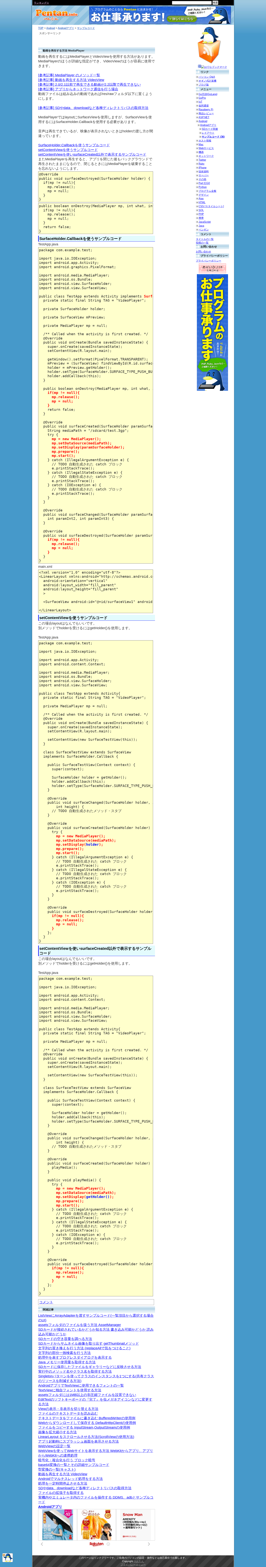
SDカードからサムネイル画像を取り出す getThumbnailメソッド (88, 1343)
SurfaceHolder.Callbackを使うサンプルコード (74, 145)
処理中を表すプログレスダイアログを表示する (75, 1357)
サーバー (204, 175)
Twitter (202, 159)
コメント (46, 1302)
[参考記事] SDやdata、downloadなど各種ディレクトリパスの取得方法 (93, 108)
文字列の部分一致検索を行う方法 (64, 1353)
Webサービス (206, 148)
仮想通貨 (204, 105)
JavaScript (205, 221)
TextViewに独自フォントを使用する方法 (69, 1390)
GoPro (202, 97)
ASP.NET (204, 117)
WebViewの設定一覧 (54, 1446)
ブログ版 (204, 84)
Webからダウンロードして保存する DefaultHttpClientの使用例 (87, 1423)
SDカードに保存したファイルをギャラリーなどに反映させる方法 (89, 1367)
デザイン (204, 194)
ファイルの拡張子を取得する (61, 1493)
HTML (202, 202)
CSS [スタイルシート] (211, 206)
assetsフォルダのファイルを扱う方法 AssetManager (79, 1325)
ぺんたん (139, 1561)
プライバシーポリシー (208, 260)
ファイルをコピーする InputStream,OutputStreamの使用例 (84, 1427)
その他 (202, 179)
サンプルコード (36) (213, 136)
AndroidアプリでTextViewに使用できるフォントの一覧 (81, 1385)
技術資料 (204, 171)
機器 (201, 152)
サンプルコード (86, 28)
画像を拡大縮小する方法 (57, 1432)
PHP (201, 214)
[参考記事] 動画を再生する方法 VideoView (71, 80)
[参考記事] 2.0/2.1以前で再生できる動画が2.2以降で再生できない (89, 84)
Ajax (201, 198)
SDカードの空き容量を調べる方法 (65, 1339)
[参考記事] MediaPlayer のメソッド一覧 (69, 75)
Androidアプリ (66, 28)
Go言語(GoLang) (208, 94)
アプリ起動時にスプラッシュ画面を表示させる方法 (78, 1441)
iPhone (202, 167)
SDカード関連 (210, 128)
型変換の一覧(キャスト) (57, 1469)
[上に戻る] (7, 1561)
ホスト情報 (205, 140)
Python (203, 187)
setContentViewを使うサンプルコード (68, 150)
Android (50, 28)
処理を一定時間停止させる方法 (62, 1483)
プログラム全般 (207, 190)
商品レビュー (206, 113)
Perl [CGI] (204, 183)
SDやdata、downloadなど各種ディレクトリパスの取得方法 (84, 1488)
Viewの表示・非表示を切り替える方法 (68, 1409)
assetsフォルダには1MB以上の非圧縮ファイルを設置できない (87, 1395)
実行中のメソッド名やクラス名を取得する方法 (75, 1371)
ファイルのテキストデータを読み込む (68, 1413)
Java (201, 225)
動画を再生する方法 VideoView (62, 1474)
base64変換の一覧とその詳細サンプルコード (73, 1465)
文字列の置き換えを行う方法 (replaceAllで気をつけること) (84, 1348)
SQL (201, 210)
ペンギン (204, 229)
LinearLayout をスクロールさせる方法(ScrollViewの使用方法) (86, 1437)
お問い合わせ (203, 251)
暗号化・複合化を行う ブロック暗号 (66, 1460)
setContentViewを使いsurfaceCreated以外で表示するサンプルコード (92, 154)
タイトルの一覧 (205, 239)
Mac (201, 144)
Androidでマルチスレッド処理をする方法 (70, 1479)
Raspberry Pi (206, 109)
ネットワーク (206, 155)
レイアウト (208, 132)
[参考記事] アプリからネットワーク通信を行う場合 (78, 89)
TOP (40, 28)
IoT (200, 101)
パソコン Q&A (207, 76)
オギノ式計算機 (207, 80)
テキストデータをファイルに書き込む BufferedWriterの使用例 (86, 1418)
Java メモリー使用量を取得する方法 (67, 1362)
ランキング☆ (41, 2)
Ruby (201, 163)
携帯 (201, 217)
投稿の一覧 (202, 242)
